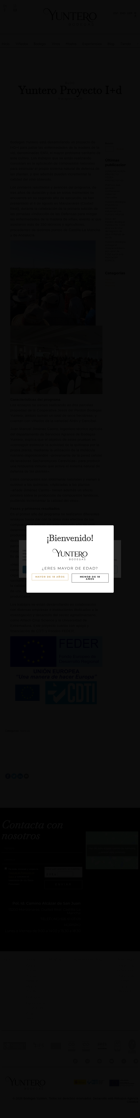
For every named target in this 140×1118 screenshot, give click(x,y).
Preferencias (102, 569)
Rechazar (70, 569)
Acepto (38, 569)
